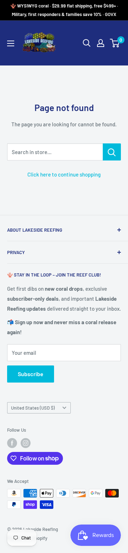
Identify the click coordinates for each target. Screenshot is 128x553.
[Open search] (87, 43)
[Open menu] (10, 43)
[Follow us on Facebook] (12, 443)
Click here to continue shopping (64, 174)
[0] (115, 43)
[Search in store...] (112, 151)
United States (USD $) (33, 408)
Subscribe (30, 373)
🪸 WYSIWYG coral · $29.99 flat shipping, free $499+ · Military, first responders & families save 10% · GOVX (64, 10)
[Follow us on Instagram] (26, 443)
